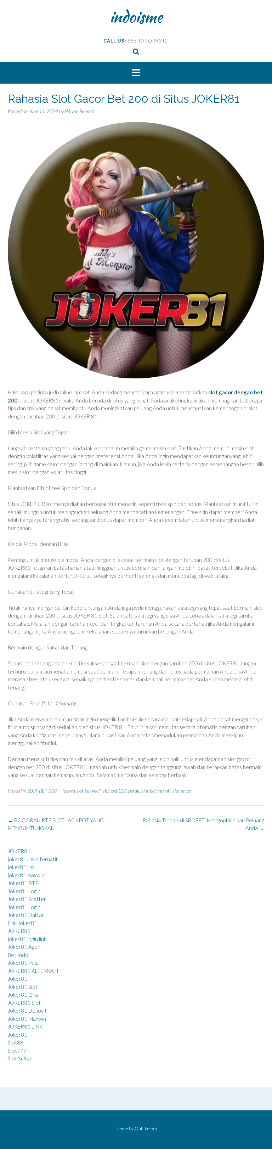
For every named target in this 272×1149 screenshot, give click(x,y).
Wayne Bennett (80, 111)
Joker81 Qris (23, 994)
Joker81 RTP (23, 883)
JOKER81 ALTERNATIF (34, 971)
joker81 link (21, 867)
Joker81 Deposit (27, 1010)
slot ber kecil (88, 791)
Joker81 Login (24, 891)
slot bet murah (155, 791)
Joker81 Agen (24, 947)
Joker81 (17, 978)
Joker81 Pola (23, 962)
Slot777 (17, 1050)
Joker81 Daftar (26, 915)
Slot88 (15, 1042)
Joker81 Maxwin (27, 1018)
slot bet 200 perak (121, 791)
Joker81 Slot (23, 987)
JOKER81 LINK (25, 1026)
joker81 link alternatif (33, 859)
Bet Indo (18, 955)
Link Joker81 (22, 923)
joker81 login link (27, 939)
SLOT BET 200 (42, 791)
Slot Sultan (20, 1058)
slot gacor (182, 791)
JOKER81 (19, 851)
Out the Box (146, 1128)
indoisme (136, 16)
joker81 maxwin (26, 875)
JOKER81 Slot (24, 1002)
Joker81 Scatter (27, 899)
